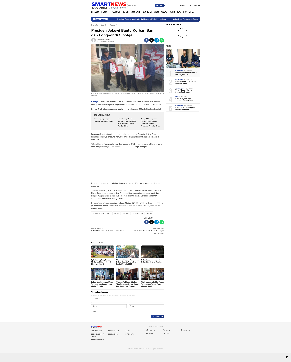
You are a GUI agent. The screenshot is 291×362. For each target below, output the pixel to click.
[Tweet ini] (151, 40)
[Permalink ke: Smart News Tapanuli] (93, 40)
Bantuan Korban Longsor (102, 213)
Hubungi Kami (113, 331)
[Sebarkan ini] (146, 40)
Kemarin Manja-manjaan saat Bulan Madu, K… (185, 108)
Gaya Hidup (179, 70)
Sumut (177, 88)
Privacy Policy (97, 340)
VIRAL (182, 88)
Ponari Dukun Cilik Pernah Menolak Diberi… (185, 82)
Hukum (177, 97)
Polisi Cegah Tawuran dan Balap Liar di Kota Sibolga (151, 261)
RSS (167, 334)
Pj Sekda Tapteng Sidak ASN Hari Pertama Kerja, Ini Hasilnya (125, 19)
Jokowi (116, 213)
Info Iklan (129, 334)
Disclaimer (113, 334)
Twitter (168, 330)
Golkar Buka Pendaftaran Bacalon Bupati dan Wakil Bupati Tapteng (182, 19)
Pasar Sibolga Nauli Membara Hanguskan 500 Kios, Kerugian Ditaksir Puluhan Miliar (127, 122)
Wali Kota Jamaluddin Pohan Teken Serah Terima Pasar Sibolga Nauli (152, 284)
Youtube (151, 334)
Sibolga (149, 213)
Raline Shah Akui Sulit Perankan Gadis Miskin (107, 229)
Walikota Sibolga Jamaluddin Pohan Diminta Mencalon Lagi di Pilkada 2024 (127, 262)
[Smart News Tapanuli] (109, 5)
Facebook (152, 330)
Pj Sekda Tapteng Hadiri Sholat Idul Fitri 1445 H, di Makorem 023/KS (101, 262)
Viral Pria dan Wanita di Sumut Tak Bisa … (184, 91)
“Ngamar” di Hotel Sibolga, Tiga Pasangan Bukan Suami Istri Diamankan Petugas (127, 284)
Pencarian (159, 5)
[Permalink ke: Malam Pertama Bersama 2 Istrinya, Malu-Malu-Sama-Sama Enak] (183, 58)
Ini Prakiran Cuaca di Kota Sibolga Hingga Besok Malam (149, 230)
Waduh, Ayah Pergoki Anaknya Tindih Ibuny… (184, 100)
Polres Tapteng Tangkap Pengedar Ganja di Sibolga (103, 120)
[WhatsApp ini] (161, 40)
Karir (127, 331)
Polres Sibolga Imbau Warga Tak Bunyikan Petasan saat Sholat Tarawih (102, 284)
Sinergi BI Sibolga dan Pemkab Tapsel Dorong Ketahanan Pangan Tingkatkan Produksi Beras (150, 122)
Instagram (186, 330)
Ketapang (125, 213)
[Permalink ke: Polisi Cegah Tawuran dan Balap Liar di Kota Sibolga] (152, 251)
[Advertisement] (128, 166)
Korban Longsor (137, 213)
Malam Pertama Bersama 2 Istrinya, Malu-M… (186, 73)
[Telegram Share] (156, 40)
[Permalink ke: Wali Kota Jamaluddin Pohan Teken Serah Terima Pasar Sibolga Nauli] (152, 274)
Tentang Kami (96, 331)
